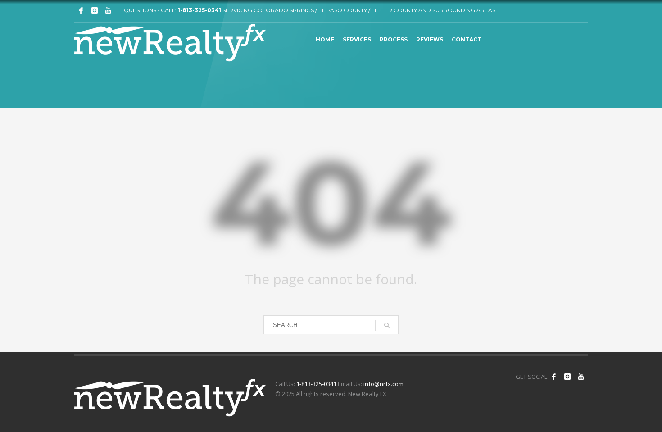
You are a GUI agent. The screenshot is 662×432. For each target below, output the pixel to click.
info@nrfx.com (383, 384)
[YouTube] (581, 376)
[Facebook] (81, 10)
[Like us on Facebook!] (554, 376)
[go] (387, 325)
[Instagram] (94, 10)
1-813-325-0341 (199, 10)
